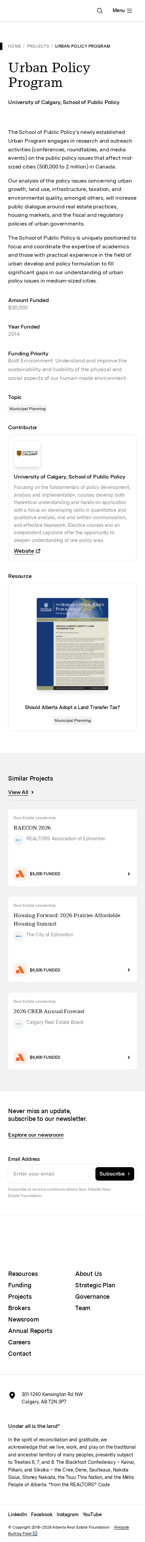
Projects (38, 46)
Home (14, 46)
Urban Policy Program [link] (82, 46)
